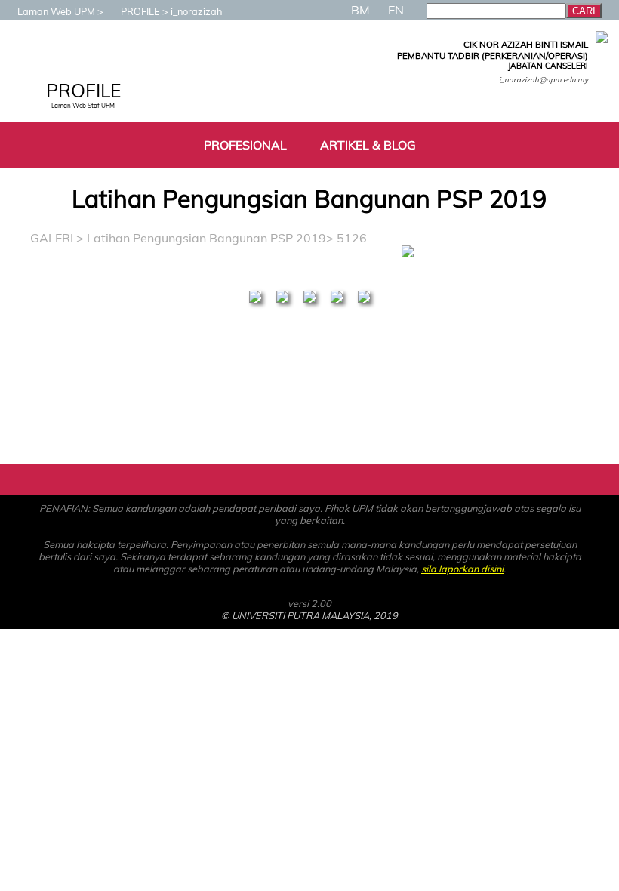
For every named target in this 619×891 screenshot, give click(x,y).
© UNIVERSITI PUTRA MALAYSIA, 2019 (309, 615)
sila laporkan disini (462, 569)
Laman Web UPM (56, 11)
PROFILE (140, 11)
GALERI (51, 237)
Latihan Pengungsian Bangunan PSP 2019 (206, 237)
